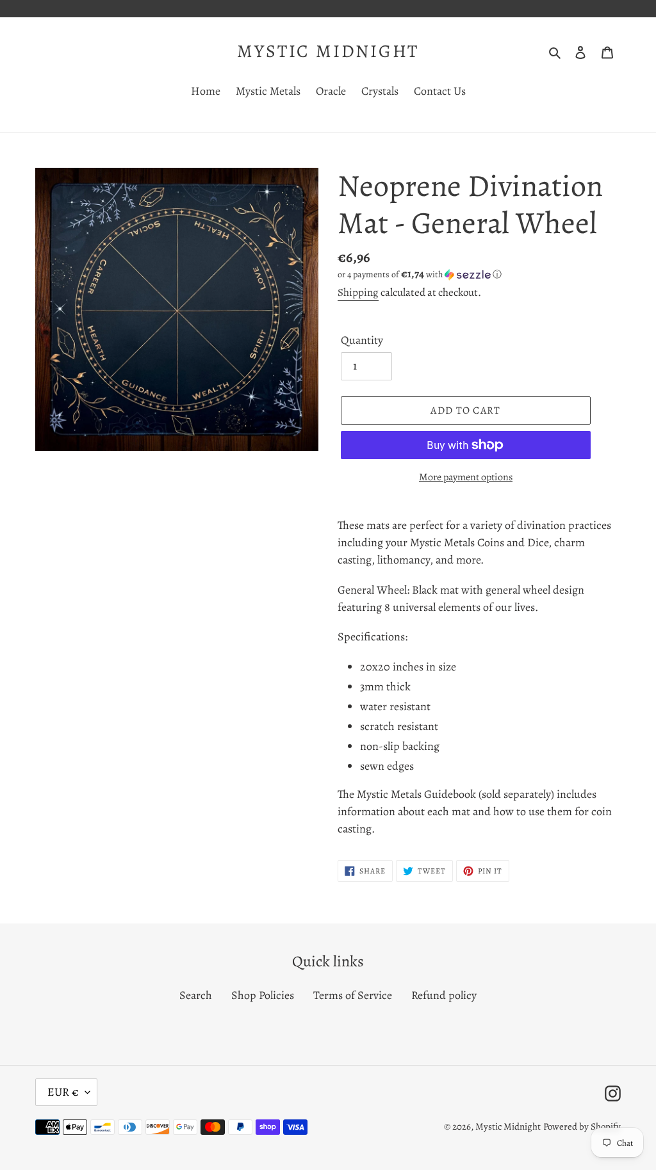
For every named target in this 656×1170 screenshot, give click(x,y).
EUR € (63, 1092)
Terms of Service (352, 995)
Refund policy (444, 995)
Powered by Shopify (582, 1126)
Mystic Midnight (327, 52)
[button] (420, 274)
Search (195, 995)
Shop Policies (262, 995)
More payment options (465, 477)
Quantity (362, 340)
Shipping (358, 292)
